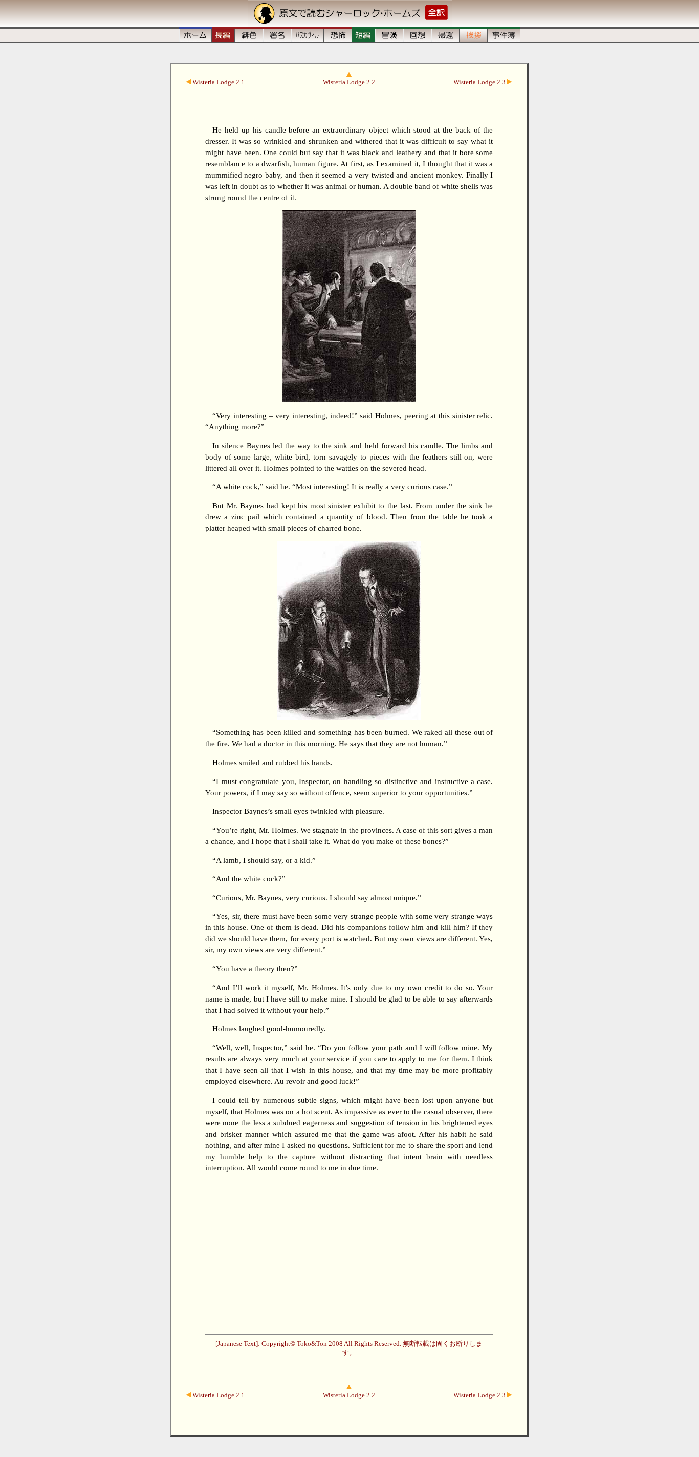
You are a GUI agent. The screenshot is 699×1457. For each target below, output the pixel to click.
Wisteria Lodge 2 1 (218, 82)
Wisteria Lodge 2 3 (480, 82)
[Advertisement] (349, 1252)
